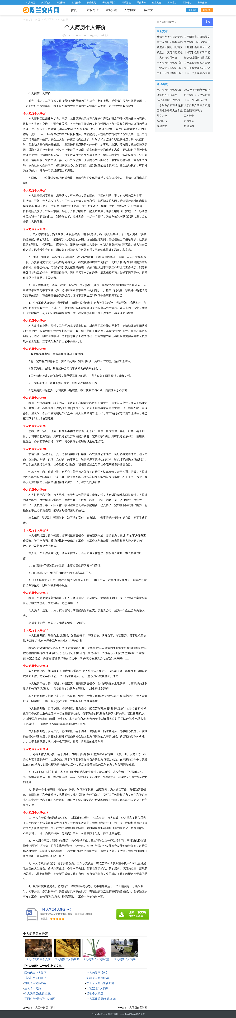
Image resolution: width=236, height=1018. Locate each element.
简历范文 (45, 2)
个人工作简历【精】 (44, 1007)
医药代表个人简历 (35, 972)
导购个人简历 (95, 993)
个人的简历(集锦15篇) (37, 993)
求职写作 (92, 10)
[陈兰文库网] (41, 10)
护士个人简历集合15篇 (100, 983)
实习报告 (76, 2)
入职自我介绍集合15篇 (197, 105)
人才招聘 (130, 10)
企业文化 (156, 2)
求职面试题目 (109, 2)
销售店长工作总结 (167, 95)
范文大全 (162, 115)
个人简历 (30, 2)
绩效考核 (141, 2)
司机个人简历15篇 (35, 983)
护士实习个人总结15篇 (197, 95)
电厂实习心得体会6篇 (169, 89)
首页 (74, 10)
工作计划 (171, 2)
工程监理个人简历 (98, 988)
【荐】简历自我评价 (195, 100)
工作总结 (187, 2)
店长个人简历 (32, 988)
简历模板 (60, 2)
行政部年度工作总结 (168, 100)
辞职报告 (202, 2)
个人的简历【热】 (98, 972)
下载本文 (104, 35)
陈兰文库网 (113, 1014)
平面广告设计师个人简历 (39, 998)
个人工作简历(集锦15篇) (101, 998)
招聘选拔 (126, 2)
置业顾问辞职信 (193, 110)
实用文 (148, 10)
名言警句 (189, 121)
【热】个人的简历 (35, 977)
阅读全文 (94, 35)
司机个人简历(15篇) (98, 977)
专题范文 (162, 126)
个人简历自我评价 (137, 1007)
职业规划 (91, 2)
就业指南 (111, 10)
